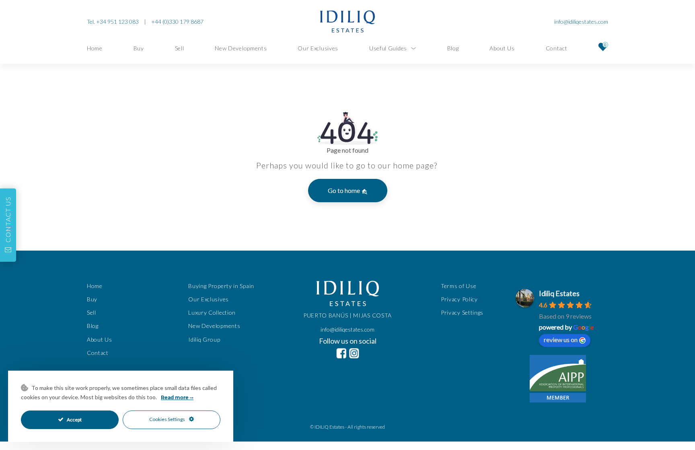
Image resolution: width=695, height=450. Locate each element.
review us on (561, 339)
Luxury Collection (212, 312)
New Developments (241, 48)
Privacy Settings (462, 312)
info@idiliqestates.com (581, 21)
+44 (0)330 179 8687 (177, 21)
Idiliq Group (204, 339)
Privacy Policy (459, 299)
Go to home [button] (344, 190)
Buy (139, 48)
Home (95, 48)
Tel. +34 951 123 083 (113, 21)
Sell (179, 48)
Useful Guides (388, 48)
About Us (502, 48)
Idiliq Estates (559, 293)
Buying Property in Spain (221, 285)
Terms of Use (458, 285)
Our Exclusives (318, 48)
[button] (8, 225)
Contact (557, 48)
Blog (453, 48)
